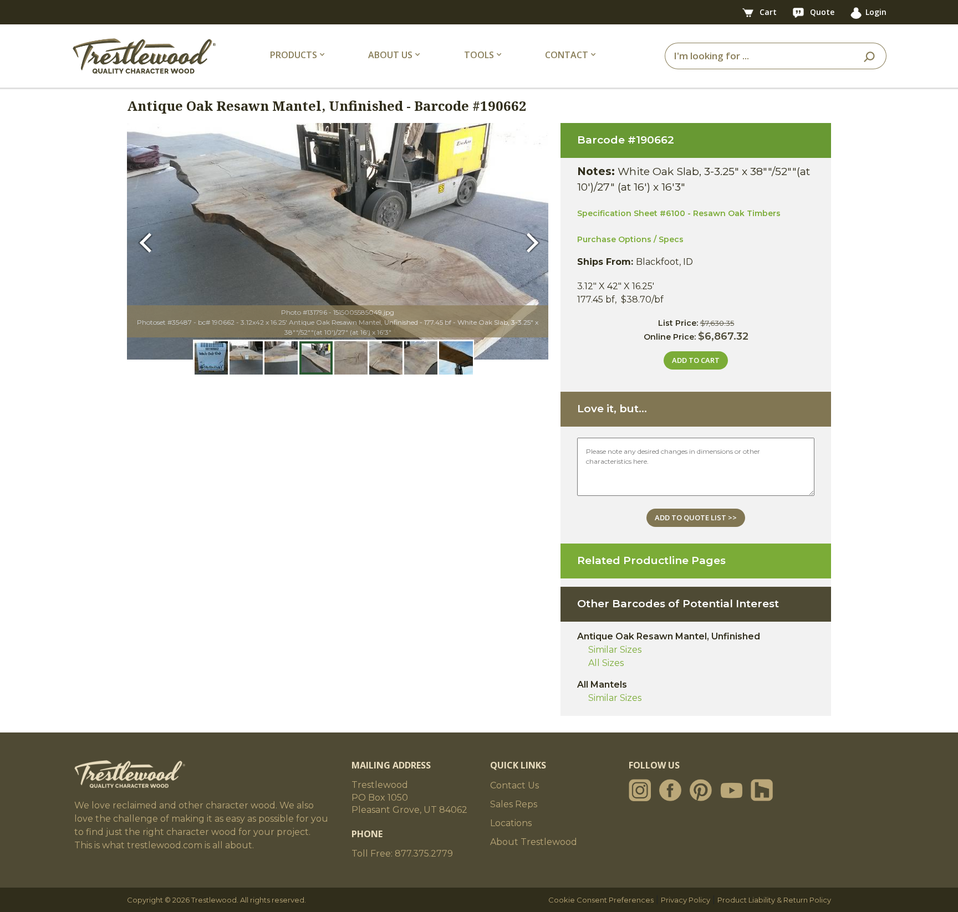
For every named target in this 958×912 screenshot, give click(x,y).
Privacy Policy (685, 899)
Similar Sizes (614, 649)
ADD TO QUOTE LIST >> (696, 517)
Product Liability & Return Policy (774, 899)
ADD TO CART (696, 360)
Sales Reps (513, 804)
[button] (148, 241)
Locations (511, 823)
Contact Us (514, 785)
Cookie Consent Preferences (601, 899)
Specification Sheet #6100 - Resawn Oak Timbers (679, 213)
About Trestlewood (533, 842)
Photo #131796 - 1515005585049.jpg (337, 312)
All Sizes (606, 663)
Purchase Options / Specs (630, 239)
